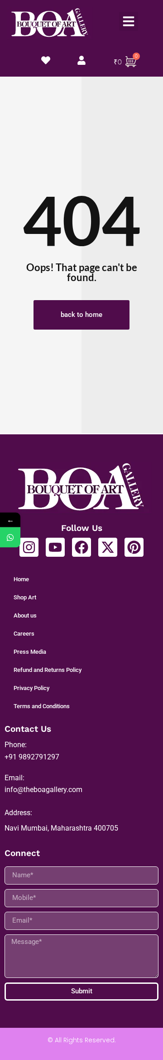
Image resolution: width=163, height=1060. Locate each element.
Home (21, 579)
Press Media (30, 651)
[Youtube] (55, 547)
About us (25, 615)
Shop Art (25, 597)
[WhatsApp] (10, 537)
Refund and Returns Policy (48, 669)
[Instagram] (28, 547)
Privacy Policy (31, 688)
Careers (24, 633)
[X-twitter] (107, 547)
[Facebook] (81, 547)
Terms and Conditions (42, 706)
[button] (128, 21)
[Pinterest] (134, 547)
